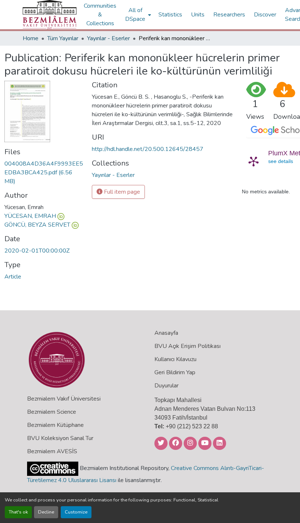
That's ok (18, 512)
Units (198, 15)
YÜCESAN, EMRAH (30, 216)
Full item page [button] (121, 192)
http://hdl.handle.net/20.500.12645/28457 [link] (147, 149)
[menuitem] (137, 14)
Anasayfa (166, 333)
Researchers (229, 15)
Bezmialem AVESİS (52, 451)
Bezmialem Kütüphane (55, 425)
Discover (265, 15)
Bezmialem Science (51, 412)
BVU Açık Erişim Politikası (187, 346)
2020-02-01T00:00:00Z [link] (37, 251)
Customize (76, 512)
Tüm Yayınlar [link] (62, 38)
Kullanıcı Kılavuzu (175, 359)
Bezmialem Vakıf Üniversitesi (64, 399)
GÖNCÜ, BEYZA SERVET (37, 225)
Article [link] (12, 277)
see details (280, 161)
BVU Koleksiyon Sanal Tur (60, 438)
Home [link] (30, 38)
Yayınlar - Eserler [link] (108, 38)
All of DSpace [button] (135, 14)
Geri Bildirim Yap (174, 372)
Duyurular (166, 386)
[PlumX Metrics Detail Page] (253, 161)
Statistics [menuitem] (170, 15)
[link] (43, 172)
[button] (49, 14)
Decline (46, 512)
